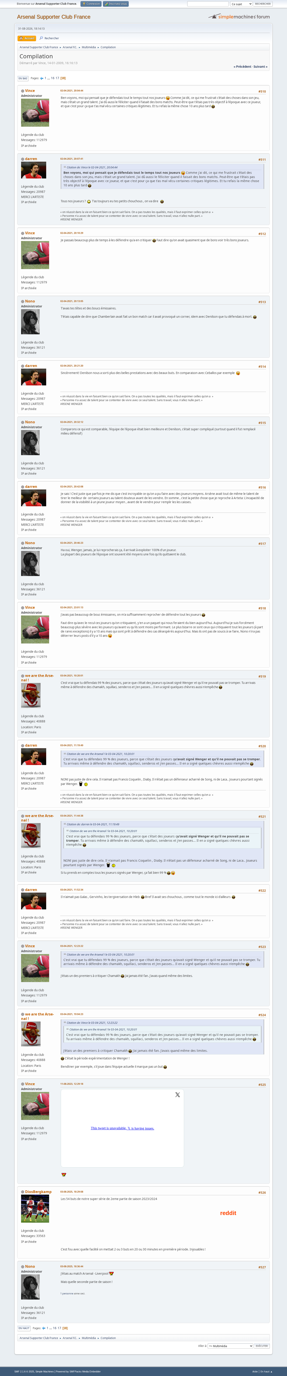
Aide (255, 1371)
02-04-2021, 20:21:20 (71, 365)
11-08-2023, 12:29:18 (71, 1083)
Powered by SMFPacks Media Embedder (78, 1371)
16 (52, 78)
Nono (30, 301)
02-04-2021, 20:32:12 (71, 422)
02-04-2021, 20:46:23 (71, 542)
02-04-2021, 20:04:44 (71, 90)
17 (57, 78)
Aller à (202, 1346)
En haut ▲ (267, 1371)
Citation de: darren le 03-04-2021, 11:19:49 (93, 824)
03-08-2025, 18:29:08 (71, 1191)
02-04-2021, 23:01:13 (71, 607)
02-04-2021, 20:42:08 (71, 486)
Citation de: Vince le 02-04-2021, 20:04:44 (92, 167)
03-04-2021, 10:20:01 (71, 675)
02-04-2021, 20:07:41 (71, 158)
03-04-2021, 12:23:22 (71, 946)
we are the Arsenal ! (37, 678)
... (49, 78)
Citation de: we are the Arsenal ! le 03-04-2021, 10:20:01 (101, 754)
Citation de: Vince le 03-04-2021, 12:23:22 (92, 1023)
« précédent (242, 67)
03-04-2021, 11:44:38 (71, 815)
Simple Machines (44, 1371)
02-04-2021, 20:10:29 (71, 233)
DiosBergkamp (38, 1191)
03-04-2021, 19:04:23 (71, 1014)
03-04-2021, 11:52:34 (71, 889)
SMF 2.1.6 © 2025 (24, 1371)
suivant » (260, 67)
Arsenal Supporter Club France (53, 17)
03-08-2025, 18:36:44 (71, 1266)
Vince (30, 90)
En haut (24, 1328)
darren (31, 158)
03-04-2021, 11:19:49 (71, 745)
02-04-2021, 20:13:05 (71, 301)
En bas (23, 78)
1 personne (66, 1293)
